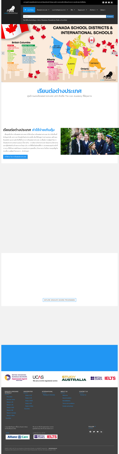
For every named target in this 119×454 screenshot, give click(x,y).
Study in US (10, 405)
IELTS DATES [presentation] (30, 203)
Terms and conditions (68, 403)
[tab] (19, 203)
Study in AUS (10, 407)
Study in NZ (10, 410)
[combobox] (64, 16)
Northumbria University (21, 266)
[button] (112, 53)
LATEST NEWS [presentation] (20, 203)
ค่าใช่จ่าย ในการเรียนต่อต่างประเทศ (15, 156)
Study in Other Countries (10, 417)
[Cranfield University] (97, 277)
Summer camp (11, 399)
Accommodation (67, 398)
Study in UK (10, 402)
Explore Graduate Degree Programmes (59, 300)
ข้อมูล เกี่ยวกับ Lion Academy (75, 123)
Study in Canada (11, 413)
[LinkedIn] (111, 2)
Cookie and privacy (68, 406)
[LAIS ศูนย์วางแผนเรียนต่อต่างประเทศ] (11, 10)
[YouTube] (109, 2)
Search (25, 13)
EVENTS (97, 169)
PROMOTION (77, 204)
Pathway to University (49, 395)
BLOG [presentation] (39, 203)
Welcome (65, 395)
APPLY (77, 210)
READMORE (71, 338)
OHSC (7, 433)
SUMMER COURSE (77, 215)
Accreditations (66, 400)
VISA (77, 221)
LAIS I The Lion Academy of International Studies (105, 174)
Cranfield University (98, 266)
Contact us (83, 395)
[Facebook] (103, 2)
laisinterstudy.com (53, 448)
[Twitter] (106, 2)
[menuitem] (29, 9)
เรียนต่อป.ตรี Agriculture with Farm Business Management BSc (45, 220)
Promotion (9, 397)
